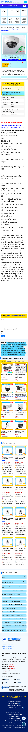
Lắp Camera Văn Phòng (14, 716)
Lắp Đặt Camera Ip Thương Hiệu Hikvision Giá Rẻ (12, 615)
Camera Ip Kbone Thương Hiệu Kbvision (10, 611)
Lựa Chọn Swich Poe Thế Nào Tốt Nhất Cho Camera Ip (14, 604)
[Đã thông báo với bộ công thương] (5, 687)
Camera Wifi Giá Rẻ (7, 723)
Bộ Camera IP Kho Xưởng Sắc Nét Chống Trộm (15, 352)
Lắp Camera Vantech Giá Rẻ (14, 701)
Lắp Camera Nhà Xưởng (14, 718)
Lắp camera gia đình (14, 710)
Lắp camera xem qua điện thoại (13, 712)
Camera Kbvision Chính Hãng (14, 705)
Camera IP (18, 27)
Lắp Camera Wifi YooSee (19, 723)
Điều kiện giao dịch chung (9, 651)
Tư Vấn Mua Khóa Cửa (20, 725)
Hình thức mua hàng (8, 644)
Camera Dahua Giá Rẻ (13, 703)
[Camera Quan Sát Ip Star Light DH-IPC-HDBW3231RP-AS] (14, 44)
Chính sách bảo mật (8, 648)
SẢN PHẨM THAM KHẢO (19, 361)
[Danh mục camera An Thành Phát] (24, 6)
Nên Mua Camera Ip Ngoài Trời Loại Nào (11, 594)
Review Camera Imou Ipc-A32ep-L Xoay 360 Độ (12, 590)
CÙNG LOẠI (3, 361)
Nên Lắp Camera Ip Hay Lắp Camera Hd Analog (12, 630)
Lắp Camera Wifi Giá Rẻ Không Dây (13, 720)
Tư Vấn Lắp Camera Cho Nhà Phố (19, 344)
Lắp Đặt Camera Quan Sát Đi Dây (8, 346)
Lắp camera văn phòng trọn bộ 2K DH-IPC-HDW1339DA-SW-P (20, 376)
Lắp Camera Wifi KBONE (8, 725)
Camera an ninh (19, 707)
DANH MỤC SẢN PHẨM (11, 6)
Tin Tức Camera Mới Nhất (10, 572)
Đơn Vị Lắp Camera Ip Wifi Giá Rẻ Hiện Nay (11, 622)
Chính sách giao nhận (8, 646)
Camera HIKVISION (9, 707)
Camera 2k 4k (9, 361)
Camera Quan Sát (10, 27)
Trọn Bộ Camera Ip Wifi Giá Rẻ (8, 608)
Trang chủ (3, 27)
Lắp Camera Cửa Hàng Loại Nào (14, 714)
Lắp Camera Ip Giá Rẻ (6, 597)
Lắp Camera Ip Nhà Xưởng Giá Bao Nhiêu (11, 601)
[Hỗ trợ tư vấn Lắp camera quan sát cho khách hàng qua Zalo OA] (24, 718)
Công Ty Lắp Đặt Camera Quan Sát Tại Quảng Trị (12, 347)
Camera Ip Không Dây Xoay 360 (13, 342)
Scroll (24, 724)
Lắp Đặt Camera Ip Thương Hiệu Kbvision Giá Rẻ (12, 618)
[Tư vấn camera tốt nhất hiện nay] (26, 16)
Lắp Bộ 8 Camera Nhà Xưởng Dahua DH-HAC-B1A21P (13, 354)
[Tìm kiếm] (25, 2)
